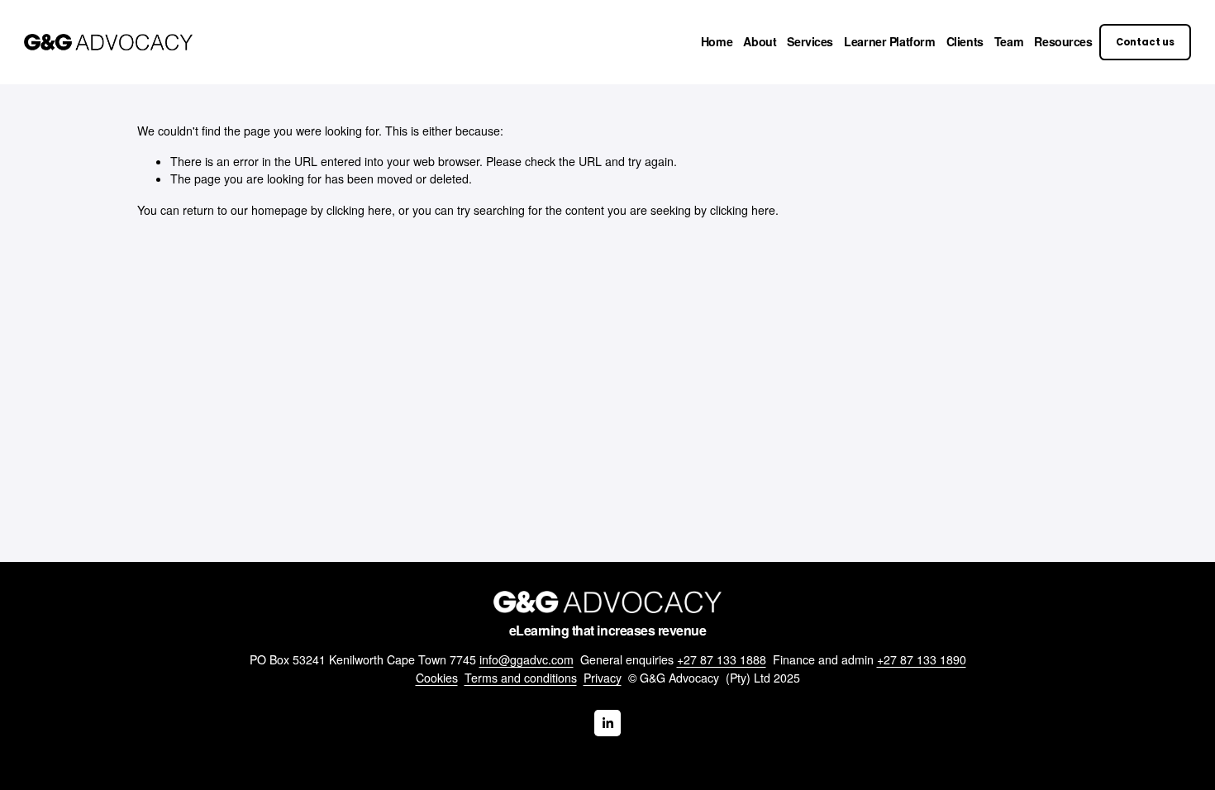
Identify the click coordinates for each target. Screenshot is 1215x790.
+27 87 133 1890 (921, 659)
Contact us (1145, 42)
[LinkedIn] (607, 723)
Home (716, 42)
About (759, 42)
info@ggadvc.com (526, 659)
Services (810, 42)
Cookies (437, 677)
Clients (965, 42)
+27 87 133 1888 (721, 659)
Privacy (603, 677)
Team (1008, 42)
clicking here (359, 210)
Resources (1063, 42)
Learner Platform (889, 42)
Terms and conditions (521, 677)
